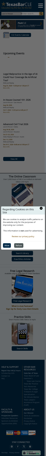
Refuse (19, 245)
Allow (6, 245)
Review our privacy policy (23, 236)
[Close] (41, 208)
